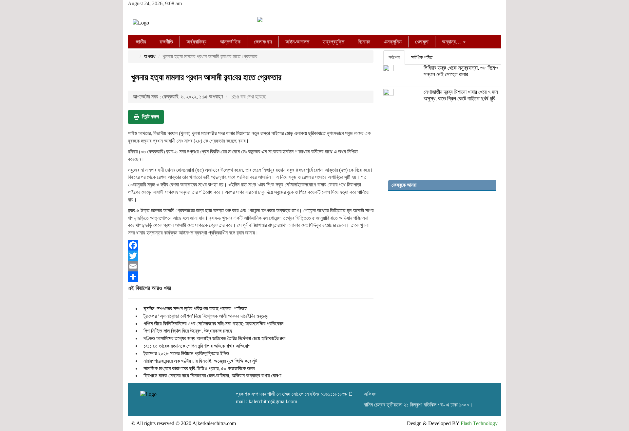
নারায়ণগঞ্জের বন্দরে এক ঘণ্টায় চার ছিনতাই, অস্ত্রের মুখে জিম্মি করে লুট (200, 361)
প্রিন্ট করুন (150, 116)
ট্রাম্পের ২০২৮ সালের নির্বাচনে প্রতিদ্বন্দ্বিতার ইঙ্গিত (186, 353)
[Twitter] (250, 255)
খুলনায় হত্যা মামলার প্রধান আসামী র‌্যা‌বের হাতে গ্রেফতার (206, 77)
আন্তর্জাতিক (230, 41)
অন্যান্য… (452, 41)
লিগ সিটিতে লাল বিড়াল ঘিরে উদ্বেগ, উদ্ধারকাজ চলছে (187, 331)
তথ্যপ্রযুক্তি (333, 41)
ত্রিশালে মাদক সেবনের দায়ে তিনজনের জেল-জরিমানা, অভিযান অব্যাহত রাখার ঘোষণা (212, 375)
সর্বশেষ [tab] (394, 57)
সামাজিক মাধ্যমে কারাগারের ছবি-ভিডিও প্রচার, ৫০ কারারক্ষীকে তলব (199, 368)
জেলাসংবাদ (263, 41)
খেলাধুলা (422, 41)
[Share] (250, 276)
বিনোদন (364, 41)
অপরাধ (149, 56)
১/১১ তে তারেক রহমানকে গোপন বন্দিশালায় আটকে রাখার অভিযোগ (197, 346)
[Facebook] (250, 245)
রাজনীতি (166, 41)
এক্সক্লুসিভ (393, 41)
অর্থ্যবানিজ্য (196, 41)
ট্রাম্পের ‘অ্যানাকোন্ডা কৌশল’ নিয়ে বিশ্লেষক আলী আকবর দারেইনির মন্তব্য (205, 316)
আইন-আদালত (297, 41)
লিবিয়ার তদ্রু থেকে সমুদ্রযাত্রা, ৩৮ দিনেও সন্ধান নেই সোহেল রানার (461, 71)
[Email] (250, 266)
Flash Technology (479, 423)
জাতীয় (141, 41)
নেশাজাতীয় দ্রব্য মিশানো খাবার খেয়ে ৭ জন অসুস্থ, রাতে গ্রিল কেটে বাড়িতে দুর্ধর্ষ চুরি (461, 95)
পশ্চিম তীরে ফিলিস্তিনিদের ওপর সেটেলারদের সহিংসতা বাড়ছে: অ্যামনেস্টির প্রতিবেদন (213, 323)
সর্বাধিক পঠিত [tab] (421, 57)
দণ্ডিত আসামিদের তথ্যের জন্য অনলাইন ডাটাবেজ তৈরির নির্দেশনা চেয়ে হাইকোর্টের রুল (214, 338)
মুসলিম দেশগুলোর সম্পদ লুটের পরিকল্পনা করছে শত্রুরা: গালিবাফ (195, 308)
